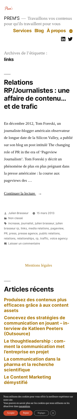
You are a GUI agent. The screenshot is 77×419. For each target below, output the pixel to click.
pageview (56, 228)
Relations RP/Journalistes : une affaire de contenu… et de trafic (36, 94)
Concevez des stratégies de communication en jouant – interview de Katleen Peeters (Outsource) (36, 325)
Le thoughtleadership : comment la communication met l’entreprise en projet (35, 346)
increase (14, 223)
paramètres (24, 406)
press (12, 233)
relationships (25, 238)
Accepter (11, 413)
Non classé (15, 218)
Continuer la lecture (23, 193)
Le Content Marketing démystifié (27, 379)
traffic (44, 238)
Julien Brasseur (18, 213)
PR (6, 233)
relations (9, 238)
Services (22, 30)
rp (37, 238)
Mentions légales (38, 265)
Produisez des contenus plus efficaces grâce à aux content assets (36, 305)
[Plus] (71, 31)
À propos (56, 30)
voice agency (59, 238)
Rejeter (26, 413)
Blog (39, 30)
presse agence (28, 233)
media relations (38, 228)
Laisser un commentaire (24, 243)
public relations (49, 233)
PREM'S (12, 18)
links (24, 228)
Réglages (41, 413)
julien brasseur (44, 223)
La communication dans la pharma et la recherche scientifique (32, 364)
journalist (27, 223)
